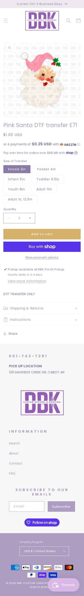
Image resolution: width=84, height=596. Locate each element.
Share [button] (13, 333)
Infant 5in (16, 179)
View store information (27, 281)
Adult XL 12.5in (20, 199)
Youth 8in (16, 189)
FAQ (12, 473)
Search (14, 443)
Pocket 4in (46, 169)
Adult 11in (44, 189)
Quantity (9, 209)
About (13, 453)
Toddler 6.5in (48, 179)
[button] (6, 21)
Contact (15, 463)
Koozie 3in (17, 169)
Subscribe (61, 506)
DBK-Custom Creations (34, 583)
